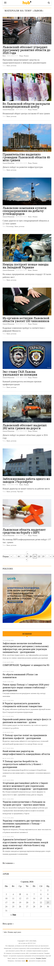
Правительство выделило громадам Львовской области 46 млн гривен (26, 157)
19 (26, 556)
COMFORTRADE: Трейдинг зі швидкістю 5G (26, 665)
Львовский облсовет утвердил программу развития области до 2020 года (26, 50)
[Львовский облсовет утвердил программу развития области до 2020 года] (27, 30)
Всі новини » (8, 863)
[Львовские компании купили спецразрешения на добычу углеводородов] (27, 191)
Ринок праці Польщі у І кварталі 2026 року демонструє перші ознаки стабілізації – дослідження (26, 687)
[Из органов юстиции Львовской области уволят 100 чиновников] (27, 301)
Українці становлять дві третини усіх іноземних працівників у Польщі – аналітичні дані (24, 823)
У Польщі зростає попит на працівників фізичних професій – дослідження (25, 736)
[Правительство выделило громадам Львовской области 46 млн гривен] (27, 138)
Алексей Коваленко (8, 109)
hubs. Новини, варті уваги (27, 2)
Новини (26, 56)
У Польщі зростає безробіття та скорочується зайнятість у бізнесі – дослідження (23, 764)
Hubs (4, 56)
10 (19, 556)
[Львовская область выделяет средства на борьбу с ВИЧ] (27, 513)
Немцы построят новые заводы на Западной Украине (26, 265)
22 (39, 556)
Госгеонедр (10, 226)
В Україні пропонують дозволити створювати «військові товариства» (22, 705)
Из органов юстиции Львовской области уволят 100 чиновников (26, 319)
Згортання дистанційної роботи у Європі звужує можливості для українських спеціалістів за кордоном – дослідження (25, 786)
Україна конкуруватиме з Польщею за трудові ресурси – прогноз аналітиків (24, 803)
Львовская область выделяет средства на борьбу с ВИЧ (24, 531)
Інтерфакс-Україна (41, 958)
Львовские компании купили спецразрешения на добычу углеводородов (25, 211)
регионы (13, 65)
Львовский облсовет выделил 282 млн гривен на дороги (25, 426)
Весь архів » (8, 923)
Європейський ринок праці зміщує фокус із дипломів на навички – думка (27, 721)
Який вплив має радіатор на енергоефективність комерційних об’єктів (26, 752)
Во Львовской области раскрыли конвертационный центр (26, 105)
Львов (8, 65)
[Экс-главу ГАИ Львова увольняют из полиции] (27, 355)
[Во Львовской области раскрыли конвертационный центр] (27, 87)
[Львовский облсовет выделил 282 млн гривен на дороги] (27, 409)
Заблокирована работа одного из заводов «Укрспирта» (26, 480)
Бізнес (30, 217)
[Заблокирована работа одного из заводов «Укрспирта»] (27, 462)
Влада (21, 56)
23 (43, 556)
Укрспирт (20, 491)
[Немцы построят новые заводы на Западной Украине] (27, 248)
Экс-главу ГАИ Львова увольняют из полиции (20, 373)
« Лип (13, 914)
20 (31, 556)
